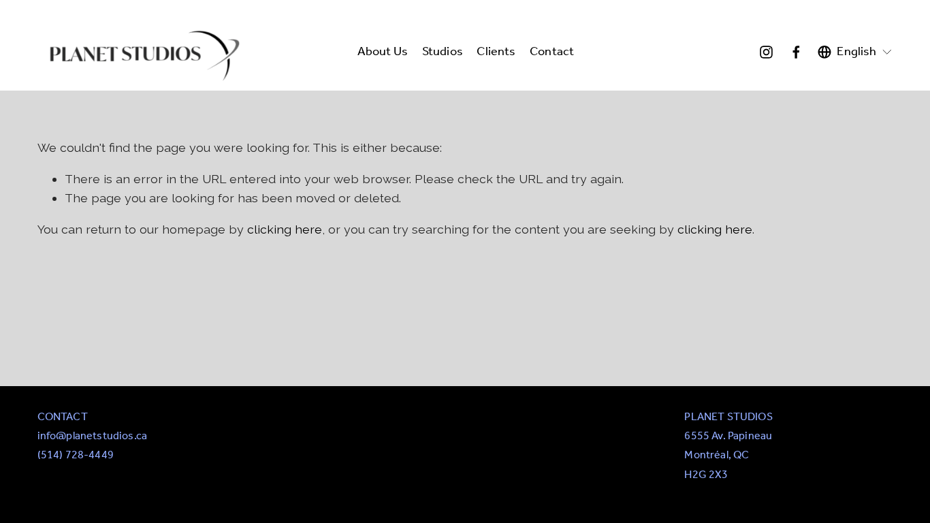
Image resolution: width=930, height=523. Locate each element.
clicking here (284, 229)
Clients (496, 52)
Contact (552, 52)
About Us (382, 52)
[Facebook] (796, 52)
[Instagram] (766, 52)
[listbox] (855, 52)
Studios (442, 52)
